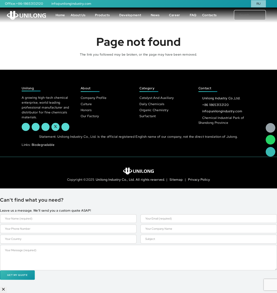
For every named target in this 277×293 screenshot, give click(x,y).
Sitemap (176, 179)
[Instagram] (65, 127)
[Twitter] (55, 127)
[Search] (257, 15)
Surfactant (147, 116)
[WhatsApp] (270, 140)
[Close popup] (3, 290)
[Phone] (270, 152)
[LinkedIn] (36, 127)
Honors (86, 110)
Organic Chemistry (154, 110)
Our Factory (90, 116)
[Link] (26, 15)
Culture (86, 104)
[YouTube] (45, 127)
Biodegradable (43, 145)
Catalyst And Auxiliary (156, 98)
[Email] (270, 128)
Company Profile (94, 98)
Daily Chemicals (151, 104)
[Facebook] (26, 127)
